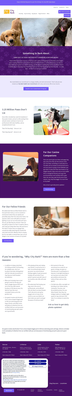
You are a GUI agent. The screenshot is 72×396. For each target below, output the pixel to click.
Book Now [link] (67, 15)
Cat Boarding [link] (8, 240)
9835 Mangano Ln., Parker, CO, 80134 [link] (60, 348)
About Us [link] (56, 7)
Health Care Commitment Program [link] (36, 88)
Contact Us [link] (61, 7)
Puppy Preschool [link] (42, 13)
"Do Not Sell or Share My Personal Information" (15, 379)
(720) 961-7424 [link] (24, 352)
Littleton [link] (23, 345)
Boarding (21, 13)
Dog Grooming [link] (27, 13)
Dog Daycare (34, 13)
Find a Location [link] (65, 11)
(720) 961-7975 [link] (42, 352)
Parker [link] (57, 345)
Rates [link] (67, 7)
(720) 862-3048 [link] (59, 352)
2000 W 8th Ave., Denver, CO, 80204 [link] (9, 348)
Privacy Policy (16, 372)
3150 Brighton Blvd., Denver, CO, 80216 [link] (43, 348)
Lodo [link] (39, 345)
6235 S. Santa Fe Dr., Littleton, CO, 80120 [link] (26, 348)
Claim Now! (52, 2)
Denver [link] (4, 345)
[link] (9, 12)
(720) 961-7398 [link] (6, 352)
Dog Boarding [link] (49, 189)
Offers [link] (48, 13)
